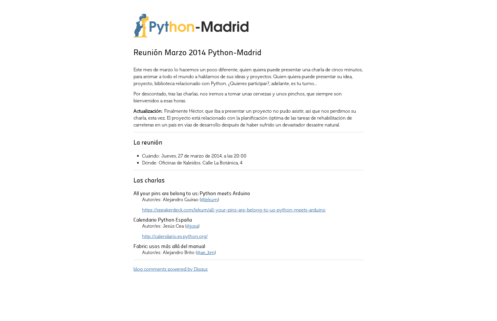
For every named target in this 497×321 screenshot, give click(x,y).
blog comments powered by (170, 269)
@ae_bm (206, 252)
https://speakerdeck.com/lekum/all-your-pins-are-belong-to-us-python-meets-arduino (234, 210)
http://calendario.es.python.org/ (175, 236)
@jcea (192, 226)
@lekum (209, 199)
